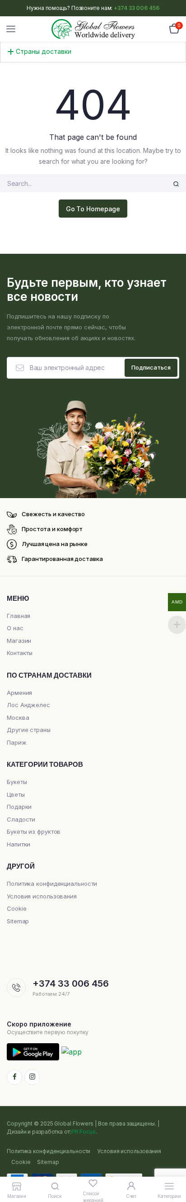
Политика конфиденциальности (52, 883)
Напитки (18, 844)
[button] (93, 48)
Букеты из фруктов (33, 831)
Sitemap (18, 921)
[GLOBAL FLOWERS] (93, 29)
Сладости (21, 819)
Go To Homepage (93, 209)
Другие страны (29, 729)
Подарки (19, 806)
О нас (15, 628)
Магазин (19, 640)
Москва (18, 717)
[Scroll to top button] (172, 1166)
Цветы (16, 794)
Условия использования (42, 896)
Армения (19, 692)
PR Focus (83, 1131)
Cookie (16, 908)
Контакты (20, 652)
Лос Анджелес (28, 704)
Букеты (17, 781)
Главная (18, 615)
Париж (17, 742)
